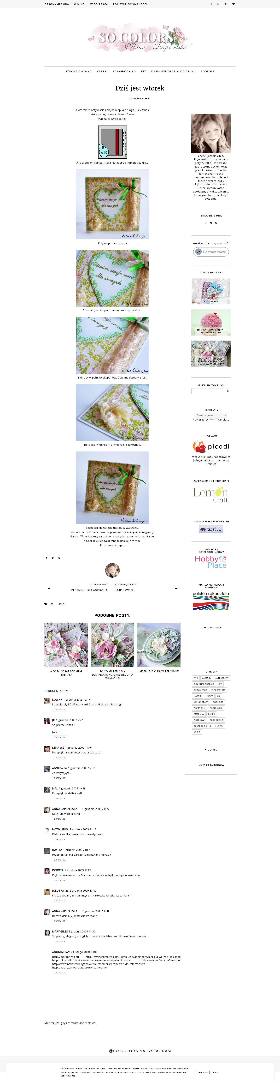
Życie (197, 732)
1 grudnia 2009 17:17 (76, 699)
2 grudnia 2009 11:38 (95, 911)
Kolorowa (211, 301)
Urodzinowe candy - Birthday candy (211, 331)
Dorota (58, 870)
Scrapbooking (124, 71)
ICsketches (142, 110)
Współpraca (99, 4)
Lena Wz (58, 747)
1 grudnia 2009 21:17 (76, 850)
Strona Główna (57, 4)
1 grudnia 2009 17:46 (78, 747)
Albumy (206, 678)
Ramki (211, 714)
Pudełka (199, 714)
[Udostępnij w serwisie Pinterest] (59, 558)
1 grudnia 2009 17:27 (69, 720)
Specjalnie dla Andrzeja (89, 589)
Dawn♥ (57, 699)
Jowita (57, 850)
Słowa (219, 726)
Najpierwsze (124, 589)
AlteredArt (222, 678)
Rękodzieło (216, 720)
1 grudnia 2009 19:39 (72, 788)
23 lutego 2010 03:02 (84, 952)
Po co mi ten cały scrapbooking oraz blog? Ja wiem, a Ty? (211, 361)
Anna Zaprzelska (64, 809)
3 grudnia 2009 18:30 (82, 931)
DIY (143, 71)
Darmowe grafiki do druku (173, 71)
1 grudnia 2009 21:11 (83, 829)
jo (53, 720)
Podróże (208, 71)
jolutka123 (60, 890)
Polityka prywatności (130, 4)
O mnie (79, 4)
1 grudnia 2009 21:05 (95, 809)
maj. (55, 788)
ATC (196, 678)
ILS (144, 377)
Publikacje (216, 708)
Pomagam (199, 708)
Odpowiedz (59, 710)
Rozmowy (199, 720)
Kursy (209, 696)
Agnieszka (59, 768)
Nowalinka (60, 829)
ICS (51, 604)
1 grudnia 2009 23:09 (77, 870)
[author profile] (112, 570)
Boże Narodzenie (204, 684)
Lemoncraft (201, 702)
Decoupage (200, 690)
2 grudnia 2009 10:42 (83, 890)
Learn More (202, 1072)
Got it (215, 1072)
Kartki (102, 71)
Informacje (218, 690)
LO (218, 696)
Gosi (89, 541)
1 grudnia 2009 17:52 (81, 768)
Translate (222, 419)
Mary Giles (60, 931)
